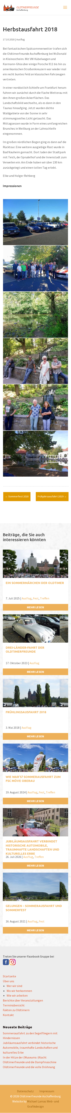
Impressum (46, 1091)
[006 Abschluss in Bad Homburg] (35, 476)
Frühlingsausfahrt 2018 (26, 712)
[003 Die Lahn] (35, 338)
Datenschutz (25, 1091)
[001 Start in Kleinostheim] (35, 245)
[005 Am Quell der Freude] (35, 430)
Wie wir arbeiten (17, 995)
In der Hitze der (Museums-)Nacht (25, 1057)
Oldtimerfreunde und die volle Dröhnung (29, 1067)
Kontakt (8, 1015)
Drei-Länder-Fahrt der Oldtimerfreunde (25, 649)
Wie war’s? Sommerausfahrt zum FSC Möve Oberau (33, 779)
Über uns (8, 981)
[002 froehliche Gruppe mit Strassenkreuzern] (35, 291)
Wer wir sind (14, 986)
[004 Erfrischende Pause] (35, 384)
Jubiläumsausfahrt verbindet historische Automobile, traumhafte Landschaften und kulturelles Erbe (32, 847)
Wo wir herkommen (19, 991)
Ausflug (20, 39)
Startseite (9, 976)
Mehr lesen (35, 607)
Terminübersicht (14, 1005)
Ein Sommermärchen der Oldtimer (35, 583)
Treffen (44, 598)
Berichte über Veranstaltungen (23, 1000)
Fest (36, 598)
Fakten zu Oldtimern (16, 1010)
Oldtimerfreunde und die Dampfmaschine (29, 1062)
